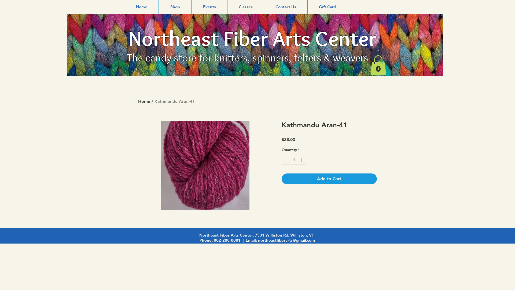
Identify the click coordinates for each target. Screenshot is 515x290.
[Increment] (302, 160)
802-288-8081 (227, 240)
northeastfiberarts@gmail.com (286, 240)
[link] (378, 65)
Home (144, 101)
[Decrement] (285, 160)
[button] (175, 7)
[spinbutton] (294, 160)
